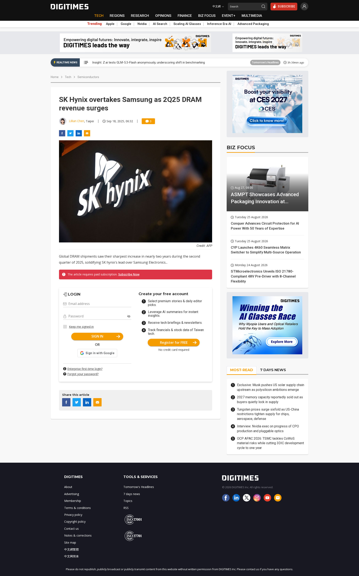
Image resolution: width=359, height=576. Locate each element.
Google (126, 24)
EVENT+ (228, 15)
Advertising (71, 494)
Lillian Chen (76, 121)
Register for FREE (174, 342)
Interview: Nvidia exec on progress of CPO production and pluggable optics (268, 428)
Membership (72, 501)
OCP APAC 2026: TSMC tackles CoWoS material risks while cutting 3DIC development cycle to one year (270, 443)
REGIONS (117, 15)
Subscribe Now (128, 274)
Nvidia (142, 24)
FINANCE (185, 15)
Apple (110, 24)
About (68, 487)
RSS (126, 508)
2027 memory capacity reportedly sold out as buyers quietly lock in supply (270, 399)
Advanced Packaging (253, 24)
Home (55, 77)
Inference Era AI (219, 24)
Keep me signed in (81, 327)
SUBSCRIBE (286, 6)
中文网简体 (71, 556)
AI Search (160, 24)
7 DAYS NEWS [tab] (273, 370)
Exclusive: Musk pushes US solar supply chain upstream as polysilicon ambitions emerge (270, 387)
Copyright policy (75, 521)
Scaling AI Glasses (187, 24)
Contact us (71, 529)
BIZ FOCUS (207, 15)
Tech (68, 77)
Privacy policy (73, 515)
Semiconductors (88, 77)
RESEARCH (140, 15)
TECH (98, 15)
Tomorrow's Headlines (265, 62)
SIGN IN (97, 336)
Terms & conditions (77, 508)
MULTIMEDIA (252, 15)
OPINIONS (163, 15)
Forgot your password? (82, 374)
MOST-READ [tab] (241, 370)
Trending (94, 24)
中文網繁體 (71, 549)
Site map (70, 542)
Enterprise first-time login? (84, 369)
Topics (127, 501)
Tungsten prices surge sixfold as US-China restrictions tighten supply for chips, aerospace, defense (268, 414)
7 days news (131, 494)
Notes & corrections (78, 535)
